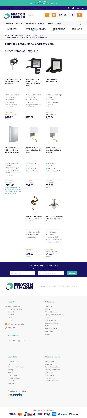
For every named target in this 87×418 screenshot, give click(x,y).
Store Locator (49, 375)
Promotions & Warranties (16, 367)
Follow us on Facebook (68, 8)
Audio (47, 326)
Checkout (79, 15)
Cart (60, 15)
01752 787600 (12, 328)
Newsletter (11, 381)
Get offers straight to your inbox (43, 266)
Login (34, 8)
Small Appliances (50, 320)
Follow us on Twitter (73, 8)
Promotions (49, 331)
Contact (26, 8)
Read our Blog (78, 8)
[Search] (47, 15)
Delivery (10, 370)
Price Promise (49, 361)
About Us (11, 383)
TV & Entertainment (51, 328)
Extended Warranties (51, 381)
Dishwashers (49, 306)
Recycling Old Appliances (53, 370)
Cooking (48, 309)
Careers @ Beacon (14, 361)
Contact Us (11, 364)
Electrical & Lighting (51, 323)
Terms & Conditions (14, 378)
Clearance (48, 334)
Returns (10, 372)
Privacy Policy (12, 375)
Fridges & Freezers (51, 312)
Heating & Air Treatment (53, 315)
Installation (48, 364)
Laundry (47, 317)
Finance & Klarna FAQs (52, 378)
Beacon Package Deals (52, 367)
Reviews (9, 8)
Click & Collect (49, 372)
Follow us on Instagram (82, 8)
